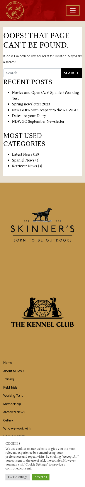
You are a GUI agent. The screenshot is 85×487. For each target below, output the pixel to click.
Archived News (14, 412)
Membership (12, 404)
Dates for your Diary (29, 115)
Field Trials (10, 387)
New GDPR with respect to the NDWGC (45, 109)
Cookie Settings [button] (17, 477)
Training (8, 379)
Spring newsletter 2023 (31, 104)
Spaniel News (23, 160)
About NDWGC (14, 371)
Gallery (8, 420)
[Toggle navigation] (73, 10)
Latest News (22, 154)
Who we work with (17, 428)
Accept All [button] (41, 477)
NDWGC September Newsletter (38, 121)
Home (7, 362)
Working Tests (13, 395)
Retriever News (24, 165)
